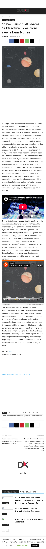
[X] (16, 41)
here (11, 351)
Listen (18, 413)
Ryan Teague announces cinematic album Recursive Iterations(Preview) (12, 441)
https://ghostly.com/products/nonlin (16, 374)
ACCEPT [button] (35, 545)
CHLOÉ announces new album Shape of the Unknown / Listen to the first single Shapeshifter (29, 500)
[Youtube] (23, 481)
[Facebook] (11, 41)
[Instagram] (14, 477)
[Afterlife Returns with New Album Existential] (7, 522)
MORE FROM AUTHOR (28, 492)
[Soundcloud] (28, 477)
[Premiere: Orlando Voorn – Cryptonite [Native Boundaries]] (7, 511)
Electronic (11, 17)
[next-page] (7, 530)
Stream (12, 20)
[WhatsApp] (27, 41)
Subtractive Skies (37, 415)
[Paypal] (23, 477)
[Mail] (18, 477)
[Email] (32, 41)
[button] (3, 11)
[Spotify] (32, 477)
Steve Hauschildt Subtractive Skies (13, 415)
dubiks (6, 36)
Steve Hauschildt (34, 413)
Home (4, 17)
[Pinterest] (22, 41)
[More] (37, 41)
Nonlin (25, 413)
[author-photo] (23, 470)
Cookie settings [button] (22, 545)
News (4, 514)
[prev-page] (3, 530)
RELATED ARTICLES (11, 492)
